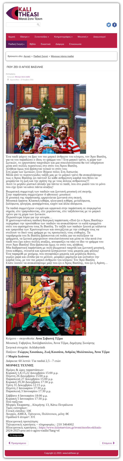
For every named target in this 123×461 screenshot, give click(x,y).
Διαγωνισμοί (99, 37)
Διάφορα (60, 44)
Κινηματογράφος (62, 37)
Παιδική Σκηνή (15, 44)
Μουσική (82, 37)
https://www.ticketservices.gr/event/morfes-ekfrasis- (70, 427)
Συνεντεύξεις (41, 37)
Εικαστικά (45, 44)
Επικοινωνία (75, 44)
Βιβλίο (33, 44)
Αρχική (11, 37)
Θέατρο (24, 37)
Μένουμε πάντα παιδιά (62, 56)
